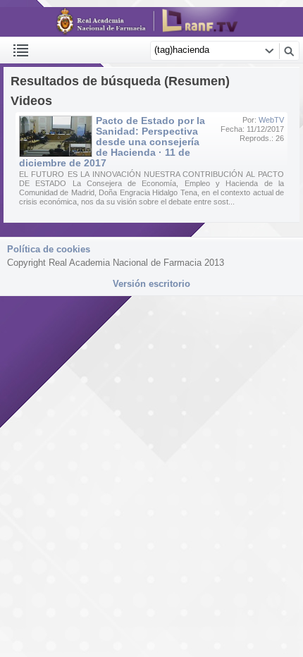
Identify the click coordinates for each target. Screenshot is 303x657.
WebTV (271, 120)
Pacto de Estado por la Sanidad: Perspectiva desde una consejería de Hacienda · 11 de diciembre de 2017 (112, 141)
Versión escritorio (151, 283)
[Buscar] (289, 51)
